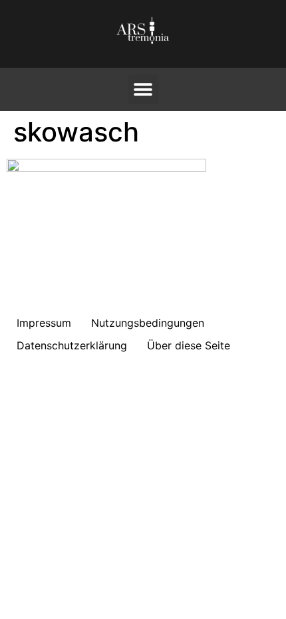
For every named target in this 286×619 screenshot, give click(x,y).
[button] (143, 89)
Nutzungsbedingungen (147, 322)
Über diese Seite (188, 345)
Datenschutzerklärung (72, 345)
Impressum (44, 322)
